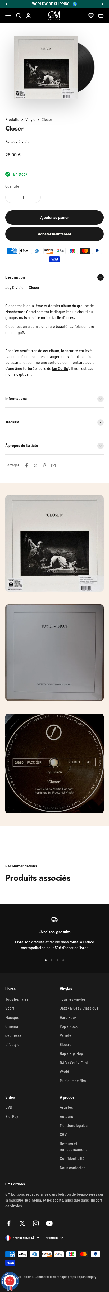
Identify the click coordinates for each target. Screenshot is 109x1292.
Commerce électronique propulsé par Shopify (65, 1277)
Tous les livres (17, 999)
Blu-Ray (11, 1116)
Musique (12, 1017)
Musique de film (73, 1080)
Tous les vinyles (73, 999)
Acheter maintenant (54, 234)
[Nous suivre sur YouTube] (49, 1223)
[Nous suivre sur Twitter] (22, 1223)
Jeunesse (13, 1035)
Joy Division (21, 141)
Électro (65, 1044)
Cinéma (11, 1026)
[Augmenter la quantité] (33, 197)
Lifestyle (12, 1044)
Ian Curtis (60, 368)
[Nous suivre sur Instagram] (35, 1223)
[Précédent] (6, 4)
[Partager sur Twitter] (35, 465)
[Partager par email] (53, 465)
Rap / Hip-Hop (71, 1053)
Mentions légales (74, 1125)
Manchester (14, 312)
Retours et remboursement (73, 1146)
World (64, 1071)
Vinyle (30, 119)
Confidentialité (72, 1158)
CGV (63, 1134)
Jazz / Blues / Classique (79, 1008)
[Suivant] (103, 4)
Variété (65, 1035)
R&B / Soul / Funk (74, 1062)
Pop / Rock (69, 1026)
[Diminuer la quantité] (12, 197)
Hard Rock (68, 1017)
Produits (12, 119)
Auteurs (66, 1116)
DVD (8, 1107)
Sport (9, 1008)
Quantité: (13, 186)
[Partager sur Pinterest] (44, 465)
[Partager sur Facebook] (26, 465)
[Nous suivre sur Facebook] (8, 1223)
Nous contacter (72, 1167)
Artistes (66, 1107)
